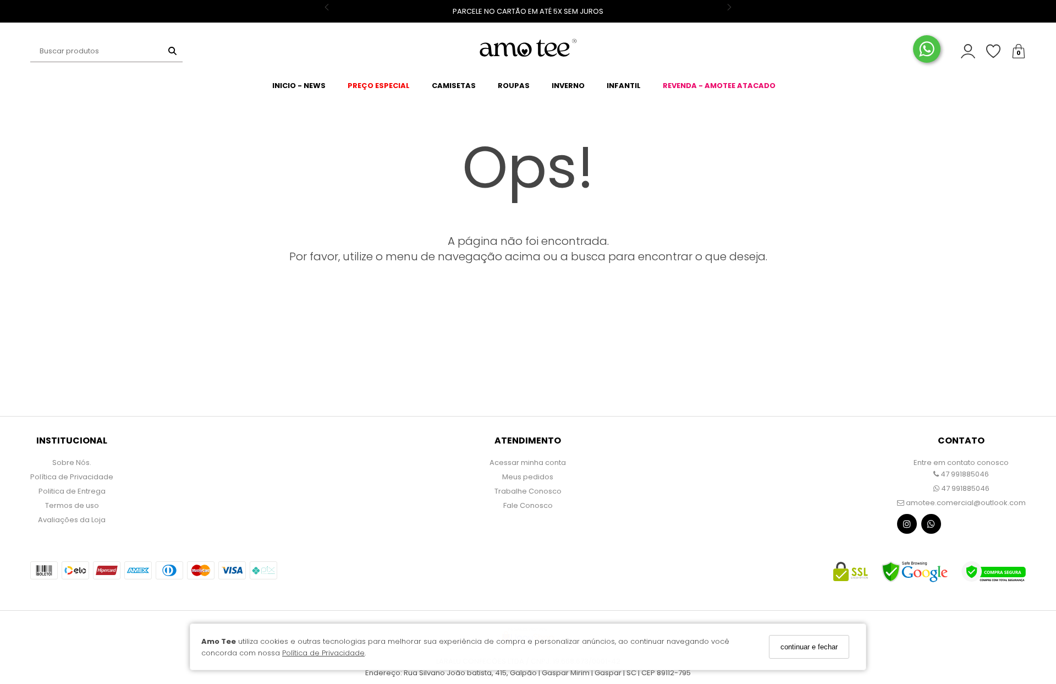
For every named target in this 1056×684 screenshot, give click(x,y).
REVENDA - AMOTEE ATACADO (719, 85)
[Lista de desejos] (998, 51)
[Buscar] (172, 51)
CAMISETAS (454, 85)
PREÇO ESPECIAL (379, 85)
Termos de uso (72, 505)
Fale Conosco (528, 505)
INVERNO (568, 85)
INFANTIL (624, 85)
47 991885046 (964, 474)
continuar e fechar (809, 647)
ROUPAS (514, 85)
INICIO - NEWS (299, 85)
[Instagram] (907, 526)
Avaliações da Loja (72, 520)
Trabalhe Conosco (528, 491)
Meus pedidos (527, 477)
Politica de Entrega (72, 491)
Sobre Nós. (71, 462)
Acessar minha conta (528, 462)
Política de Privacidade (323, 653)
